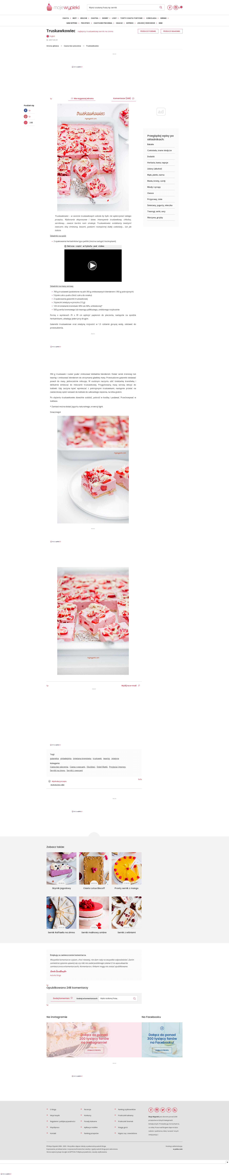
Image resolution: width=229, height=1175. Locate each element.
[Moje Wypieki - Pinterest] (168, 1110)
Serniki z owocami (75, 770)
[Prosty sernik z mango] (127, 868)
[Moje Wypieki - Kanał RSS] (174, 1110)
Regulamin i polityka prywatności (62, 1121)
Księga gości (123, 1127)
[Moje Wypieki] (63, 7)
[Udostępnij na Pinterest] (26, 116)
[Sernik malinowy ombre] (94, 912)
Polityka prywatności (83, 1152)
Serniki (163, 18)
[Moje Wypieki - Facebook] (169, 7)
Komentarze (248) (122, 98)
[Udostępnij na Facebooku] (26, 110)
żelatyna (115, 758)
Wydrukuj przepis (59, 781)
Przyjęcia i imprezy (117, 767)
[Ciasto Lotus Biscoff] (94, 868)
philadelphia (65, 758)
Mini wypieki (72, 23)
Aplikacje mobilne (91, 1127)
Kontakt (53, 1133)
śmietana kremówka (82, 758)
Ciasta (65, 18)
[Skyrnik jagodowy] (61, 868)
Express (129, 23)
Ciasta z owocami (77, 767)
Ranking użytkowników (127, 1109)
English (52, 36)
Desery (105, 18)
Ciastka (94, 18)
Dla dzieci (91, 767)
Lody (114, 18)
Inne (160, 23)
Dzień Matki (102, 767)
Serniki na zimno (57, 770)
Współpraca (54, 1127)
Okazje (119, 23)
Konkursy (87, 1115)
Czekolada (151, 18)
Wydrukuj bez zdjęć (57, 785)
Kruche (83, 18)
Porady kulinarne (90, 1121)
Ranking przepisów (91, 1133)
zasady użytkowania (99, 1152)
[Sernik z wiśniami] (127, 912)
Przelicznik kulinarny (125, 1115)
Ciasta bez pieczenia (103, 23)
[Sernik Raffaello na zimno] (61, 912)
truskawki (97, 758)
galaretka (54, 758)
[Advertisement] (114, 60)
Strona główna (53, 46)
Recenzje (87, 1109)
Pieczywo (85, 23)
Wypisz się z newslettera (127, 1133)
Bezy (75, 18)
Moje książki (55, 1115)
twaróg (106, 758)
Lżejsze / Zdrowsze (146, 23)
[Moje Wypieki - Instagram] (175, 7)
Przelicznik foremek (125, 1121)
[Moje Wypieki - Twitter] (162, 1110)
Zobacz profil (94, 1050)
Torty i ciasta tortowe (131, 18)
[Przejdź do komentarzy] (26, 122)
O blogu (53, 1109)
